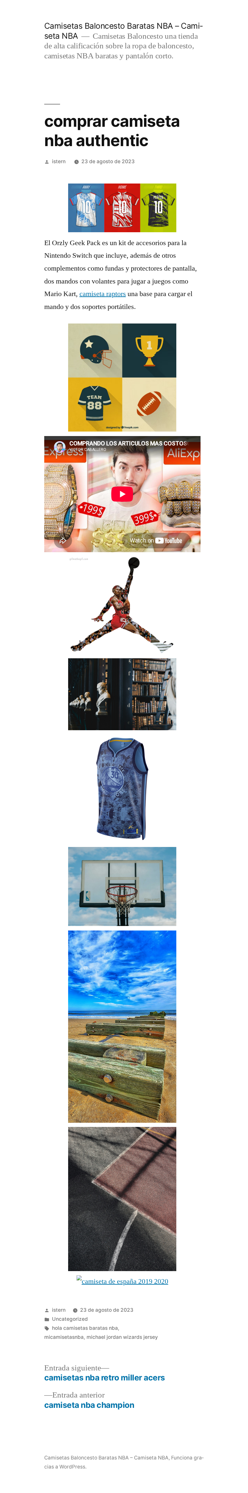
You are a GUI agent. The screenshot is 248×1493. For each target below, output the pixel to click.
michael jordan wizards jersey (122, 1337)
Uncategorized (70, 1319)
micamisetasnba (64, 1337)
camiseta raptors (102, 293)
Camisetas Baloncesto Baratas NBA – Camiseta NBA (106, 1458)
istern (59, 161)
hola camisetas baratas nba (85, 1328)
